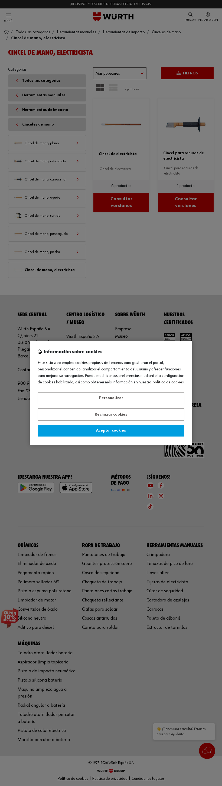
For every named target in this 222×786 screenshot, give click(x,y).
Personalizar (111, 398)
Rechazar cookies (111, 414)
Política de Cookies (168, 382)
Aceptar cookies (111, 431)
